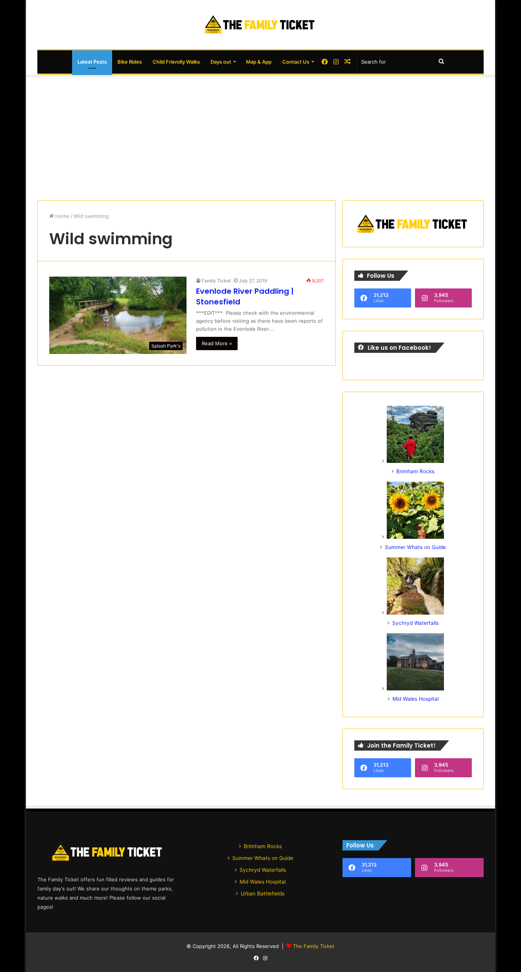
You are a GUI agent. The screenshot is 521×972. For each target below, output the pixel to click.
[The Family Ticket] (260, 24)
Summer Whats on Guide (415, 547)
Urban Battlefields (263, 893)
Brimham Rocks (415, 471)
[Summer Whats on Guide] (415, 537)
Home (61, 216)
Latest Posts (92, 62)
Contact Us (295, 62)
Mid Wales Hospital (415, 699)
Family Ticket (216, 280)
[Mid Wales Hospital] (415, 688)
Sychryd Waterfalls (415, 623)
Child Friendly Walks (176, 62)
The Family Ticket (313, 946)
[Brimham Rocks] (415, 461)
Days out (221, 62)
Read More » (217, 343)
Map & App (259, 62)
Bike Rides (129, 62)
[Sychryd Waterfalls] (415, 613)
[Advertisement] (260, 135)
